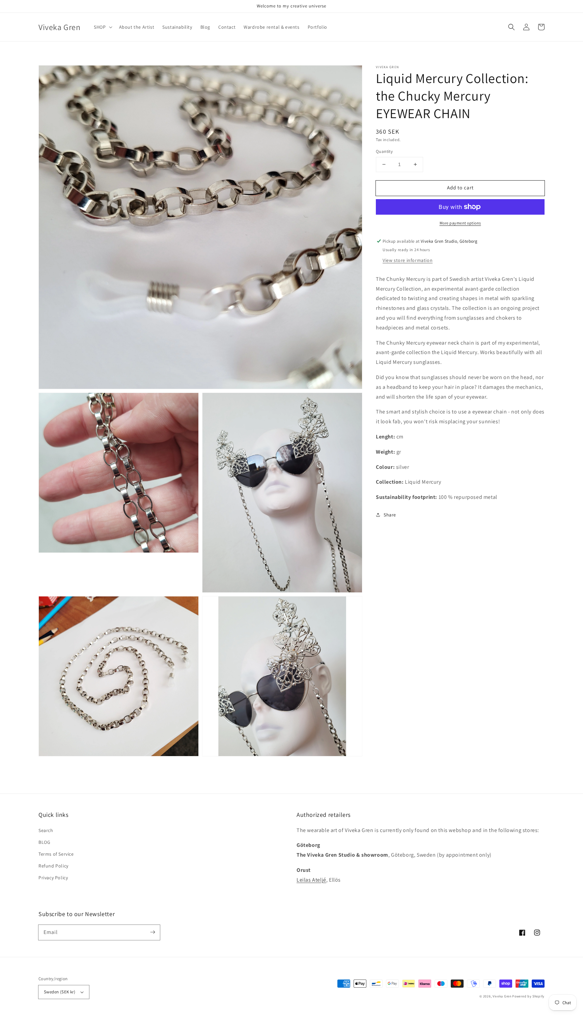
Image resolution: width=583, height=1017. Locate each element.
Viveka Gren (502, 996)
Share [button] (390, 515)
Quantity (384, 151)
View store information (408, 260)
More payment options (460, 222)
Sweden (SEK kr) (59, 992)
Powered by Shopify (528, 996)
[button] (511, 27)
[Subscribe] (152, 932)
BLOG (44, 842)
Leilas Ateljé (311, 879)
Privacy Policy (53, 878)
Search (45, 830)
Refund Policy (53, 866)
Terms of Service (56, 854)
